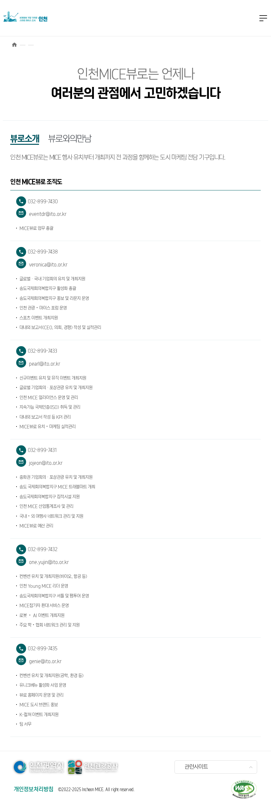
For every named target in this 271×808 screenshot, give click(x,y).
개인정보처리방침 (34, 789)
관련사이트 (196, 767)
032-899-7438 (37, 253)
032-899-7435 (37, 650)
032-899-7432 (37, 550)
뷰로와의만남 (69, 139)
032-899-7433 (36, 352)
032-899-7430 (37, 202)
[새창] (244, 789)
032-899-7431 (36, 451)
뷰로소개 (24, 139)
